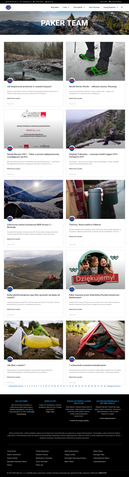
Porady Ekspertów (110, 7)
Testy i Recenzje (94, 7)
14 (58, 386)
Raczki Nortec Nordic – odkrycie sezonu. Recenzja (93, 86)
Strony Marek (77, 7)
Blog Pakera (55, 7)
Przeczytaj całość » (14, 98)
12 (52, 386)
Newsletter (50, 401)
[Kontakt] (101, 1)
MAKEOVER (103, 473)
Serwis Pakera (39, 2)
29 (105, 386)
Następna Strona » (114, 386)
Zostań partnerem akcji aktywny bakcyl (107, 402)
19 (73, 386)
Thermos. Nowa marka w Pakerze (85, 224)
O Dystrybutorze (26, 2)
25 (92, 386)
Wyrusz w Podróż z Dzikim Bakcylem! (79, 402)
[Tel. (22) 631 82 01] (6, 1)
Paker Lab (50, 2)
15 (61, 386)
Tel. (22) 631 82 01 (12, 2)
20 (76, 386)
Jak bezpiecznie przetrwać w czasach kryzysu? (29, 86)
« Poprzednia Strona (15, 386)
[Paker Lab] (46, 1)
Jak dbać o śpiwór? (16, 365)
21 (79, 386)
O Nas (65, 7)
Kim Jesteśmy (21, 401)
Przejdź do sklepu (116, 2)
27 (98, 386)
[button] (121, 7)
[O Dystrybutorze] (20, 1)
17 (67, 386)
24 (89, 386)
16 (64, 386)
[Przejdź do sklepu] (109, 1)
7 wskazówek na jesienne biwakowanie (87, 365)
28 (101, 386)
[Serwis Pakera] (34, 1)
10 (46, 386)
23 (85, 386)
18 (70, 386)
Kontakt (104, 2)
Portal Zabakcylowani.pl (107, 418)
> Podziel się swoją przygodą (78, 420)
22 (82, 386)
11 (49, 386)
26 (95, 386)
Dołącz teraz (50, 412)
